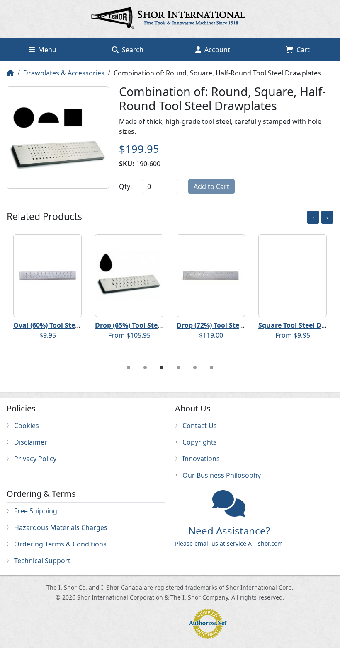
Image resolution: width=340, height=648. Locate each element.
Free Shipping (35, 510)
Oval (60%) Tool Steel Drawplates (67, 325)
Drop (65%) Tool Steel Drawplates (149, 325)
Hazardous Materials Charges (60, 527)
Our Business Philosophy (221, 475)
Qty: (125, 186)
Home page (170, 19)
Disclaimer (30, 442)
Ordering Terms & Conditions (60, 544)
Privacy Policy (35, 458)
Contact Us (199, 425)
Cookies (26, 425)
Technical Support (42, 560)
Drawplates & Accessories (63, 72)
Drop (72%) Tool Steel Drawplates (231, 325)
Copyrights (199, 442)
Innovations (201, 458)
